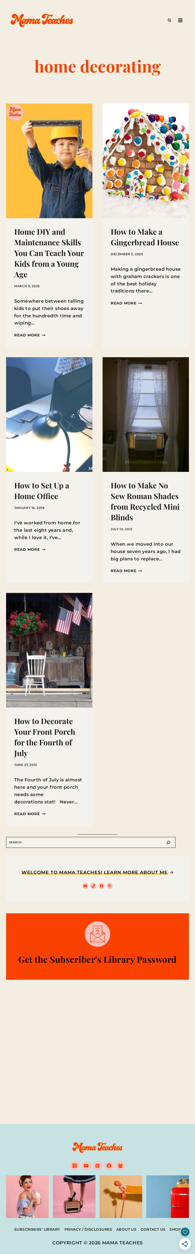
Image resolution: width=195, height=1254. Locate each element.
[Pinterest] (97, 1165)
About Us (126, 1229)
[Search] (168, 842)
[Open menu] (180, 20)
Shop (175, 1229)
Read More (29, 335)
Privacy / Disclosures (88, 1229)
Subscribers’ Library (37, 1229)
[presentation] (49, 161)
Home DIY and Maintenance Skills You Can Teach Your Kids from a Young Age (49, 253)
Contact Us (153, 1229)
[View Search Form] (169, 20)
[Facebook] (108, 1165)
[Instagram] (74, 1165)
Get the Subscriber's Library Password (97, 959)
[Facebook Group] (120, 1165)
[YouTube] (86, 1165)
